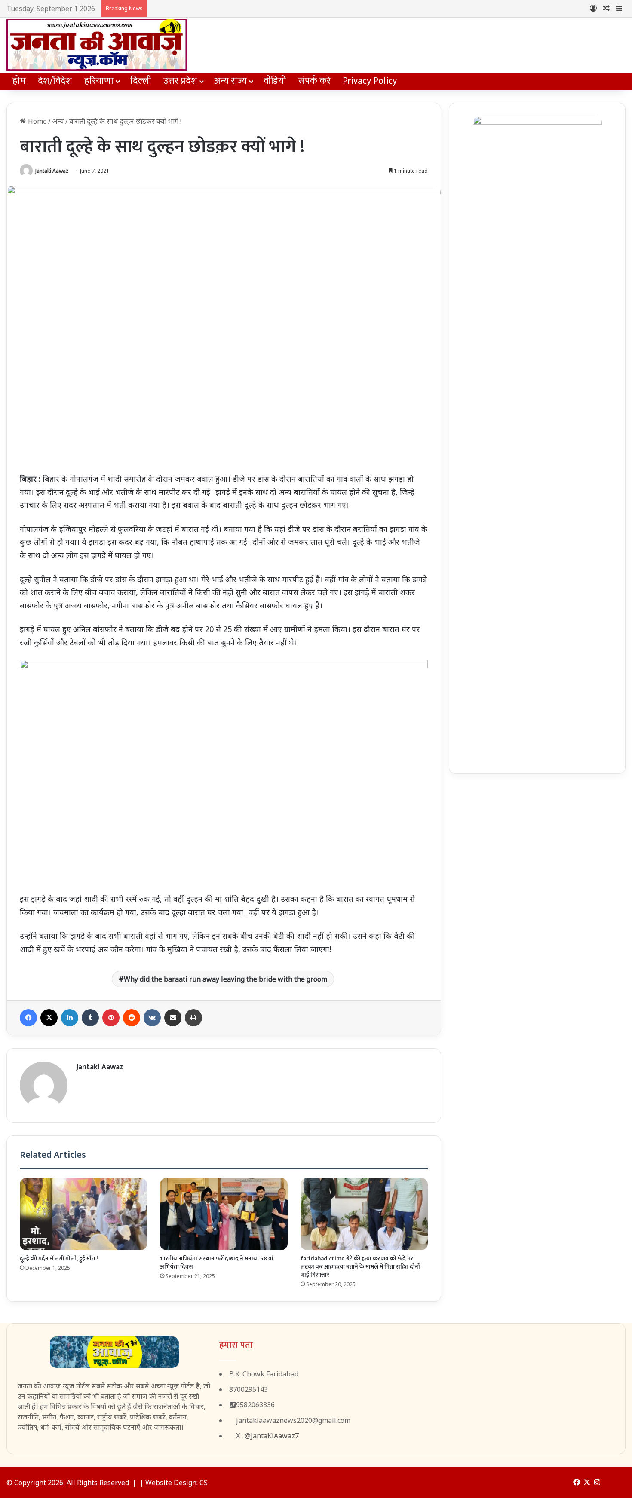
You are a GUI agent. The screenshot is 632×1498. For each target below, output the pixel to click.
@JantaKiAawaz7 (272, 1435)
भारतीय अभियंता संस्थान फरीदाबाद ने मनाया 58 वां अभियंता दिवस (216, 1263)
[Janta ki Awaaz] (96, 45)
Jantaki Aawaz (51, 170)
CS (203, 1482)
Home (36, 121)
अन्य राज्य (230, 81)
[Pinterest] (111, 1017)
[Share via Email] (172, 1017)
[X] (49, 1017)
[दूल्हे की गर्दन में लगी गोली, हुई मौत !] (83, 1214)
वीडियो (275, 81)
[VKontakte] (152, 1017)
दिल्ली (140, 81)
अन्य (58, 121)
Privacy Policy (370, 81)
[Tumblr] (90, 1017)
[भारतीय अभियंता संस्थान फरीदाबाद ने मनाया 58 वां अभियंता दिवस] (223, 1214)
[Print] (193, 1017)
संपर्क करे (314, 81)
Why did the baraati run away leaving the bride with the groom (225, 979)
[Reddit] (131, 1017)
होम (19, 81)
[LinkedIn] (69, 1017)
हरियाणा (99, 81)
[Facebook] (28, 1017)
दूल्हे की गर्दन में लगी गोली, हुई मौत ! (59, 1258)
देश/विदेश (55, 81)
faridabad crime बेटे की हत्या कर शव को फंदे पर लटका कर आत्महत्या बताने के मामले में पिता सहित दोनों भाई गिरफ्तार (360, 1267)
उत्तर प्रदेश (180, 81)
